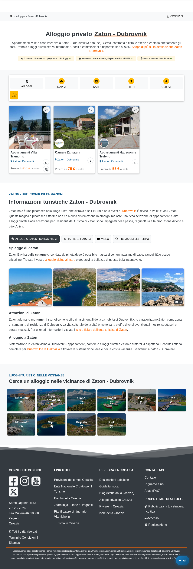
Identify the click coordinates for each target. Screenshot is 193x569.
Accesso (152, 518)
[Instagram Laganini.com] (24, 481)
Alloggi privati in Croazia (115, 499)
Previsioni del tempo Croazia (73, 479)
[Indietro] (13, 127)
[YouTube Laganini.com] (35, 481)
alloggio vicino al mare (60, 259)
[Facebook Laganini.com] (13, 481)
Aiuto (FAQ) (152, 490)
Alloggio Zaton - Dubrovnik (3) (36, 238)
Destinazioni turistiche (114, 479)
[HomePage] (11, 16)
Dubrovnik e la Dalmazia (43, 349)
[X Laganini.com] (13, 492)
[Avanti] (46, 127)
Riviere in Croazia (111, 506)
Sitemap (14, 542)
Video (104, 238)
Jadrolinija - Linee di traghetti (73, 505)
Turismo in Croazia (66, 523)
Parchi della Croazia (67, 498)
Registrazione (157, 524)
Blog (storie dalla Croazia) (116, 493)
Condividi (176, 16)
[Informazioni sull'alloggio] (46, 162)
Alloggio (20, 16)
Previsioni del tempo (134, 238)
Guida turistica (109, 486)
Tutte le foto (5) (79, 238)
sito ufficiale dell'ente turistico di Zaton (101, 329)
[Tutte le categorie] (14, 95)
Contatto (150, 477)
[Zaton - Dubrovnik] (30, 287)
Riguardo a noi (154, 484)
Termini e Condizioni (22, 537)
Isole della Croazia (111, 513)
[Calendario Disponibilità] (46, 169)
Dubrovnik (129, 211)
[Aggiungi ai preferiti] (46, 109)
